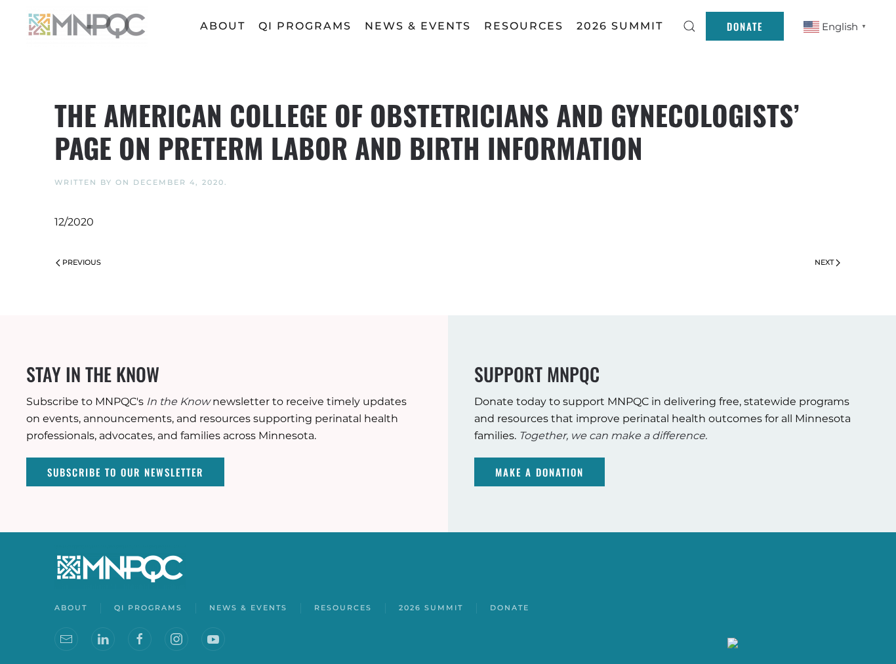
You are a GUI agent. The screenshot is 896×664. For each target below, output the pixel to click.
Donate (745, 26)
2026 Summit (620, 26)
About (222, 26)
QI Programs (305, 26)
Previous (81, 262)
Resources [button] (523, 26)
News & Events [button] (418, 26)
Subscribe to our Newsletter (125, 472)
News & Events (248, 607)
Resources (343, 607)
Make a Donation (539, 472)
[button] (689, 26)
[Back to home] (88, 26)
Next (824, 262)
